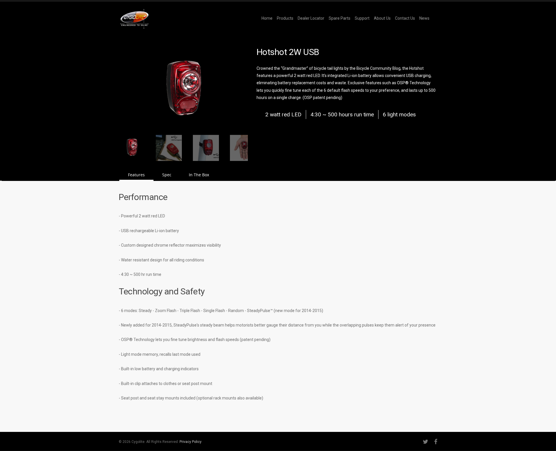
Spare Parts (339, 18)
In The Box (199, 174)
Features (136, 174)
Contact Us (405, 18)
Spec (166, 174)
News (424, 18)
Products (285, 18)
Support (362, 18)
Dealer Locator (311, 18)
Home (266, 18)
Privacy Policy (191, 442)
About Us (382, 18)
